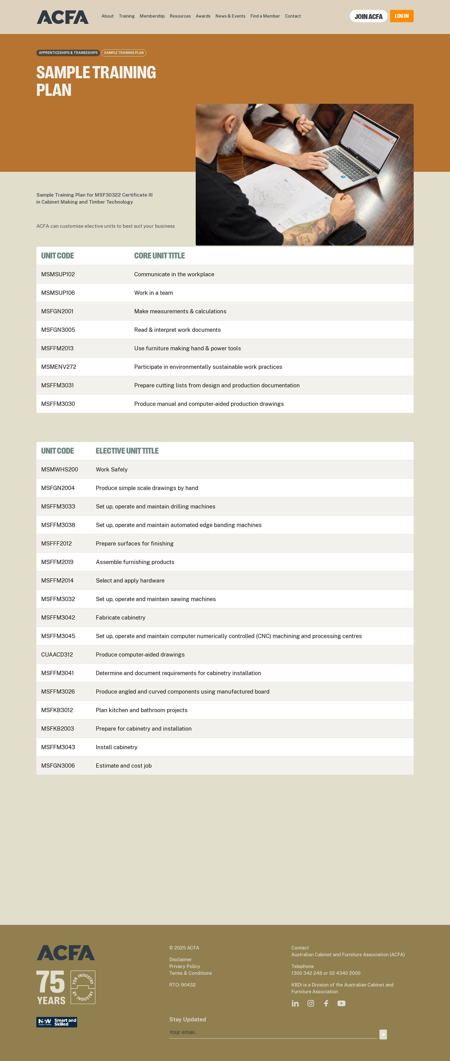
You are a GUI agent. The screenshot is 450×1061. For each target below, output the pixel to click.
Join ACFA (369, 17)
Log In (402, 16)
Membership (152, 16)
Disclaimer (180, 959)
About (107, 16)
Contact (293, 16)
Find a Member (265, 16)
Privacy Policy (184, 966)
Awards (203, 16)
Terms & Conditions (190, 973)
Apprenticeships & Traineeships (68, 53)
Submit (383, 1034)
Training (127, 16)
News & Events (230, 16)
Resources (180, 16)
